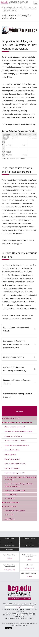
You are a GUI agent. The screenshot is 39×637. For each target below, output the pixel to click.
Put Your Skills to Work (12, 468)
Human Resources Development (15, 427)
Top (4, 7)
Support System (10, 519)
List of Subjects (10, 498)
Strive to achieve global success (15, 463)
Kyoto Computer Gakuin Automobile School (9, 565)
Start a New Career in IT (12, 459)
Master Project (9, 515)
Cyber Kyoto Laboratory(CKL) (29, 573)
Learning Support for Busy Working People (18, 422)
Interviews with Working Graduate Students (16, 381)
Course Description (11, 494)
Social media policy (9, 545)
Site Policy (29, 542)
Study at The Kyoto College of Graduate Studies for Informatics (20, 478)
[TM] (19, 593)
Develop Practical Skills (12, 450)
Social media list (10, 549)
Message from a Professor (13, 357)
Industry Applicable (10, 506)
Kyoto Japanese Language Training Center (29, 555)
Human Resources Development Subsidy (16, 329)
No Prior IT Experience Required (15, 441)
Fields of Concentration (11, 502)
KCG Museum (29, 565)
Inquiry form (19, 607)
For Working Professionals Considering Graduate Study (14, 369)
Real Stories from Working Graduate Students (17, 395)
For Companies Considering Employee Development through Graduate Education (16, 344)
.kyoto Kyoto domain (29, 545)
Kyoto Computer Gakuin (9, 555)
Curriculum (9, 7)
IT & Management (10, 454)
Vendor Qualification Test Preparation (17, 445)
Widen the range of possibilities (15, 473)
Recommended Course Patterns (15, 511)
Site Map (10, 542)
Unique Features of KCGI (12, 418)
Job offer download (9, 538)
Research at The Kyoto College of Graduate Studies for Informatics (19, 485)
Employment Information (29, 538)
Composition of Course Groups (15, 490)
